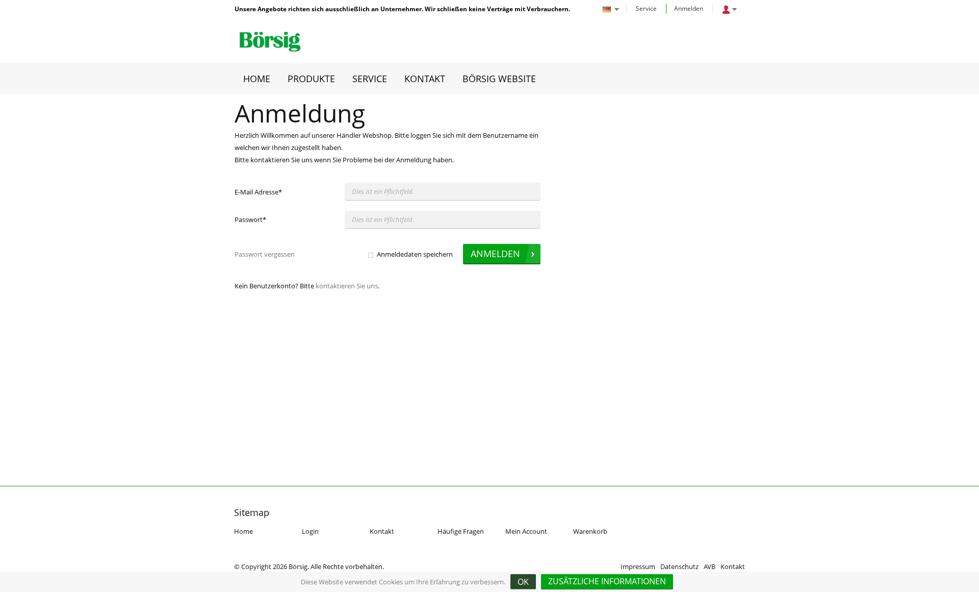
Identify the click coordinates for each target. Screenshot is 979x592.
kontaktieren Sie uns (347, 285)
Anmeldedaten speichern (415, 254)
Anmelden (688, 8)
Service (646, 8)
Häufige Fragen (460, 531)
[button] (607, 581)
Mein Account (526, 531)
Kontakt (382, 531)
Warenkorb (590, 531)
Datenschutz (679, 566)
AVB (709, 566)
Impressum (638, 566)
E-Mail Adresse (258, 191)
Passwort (250, 219)
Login (310, 531)
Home (243, 531)
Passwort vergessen (265, 254)
